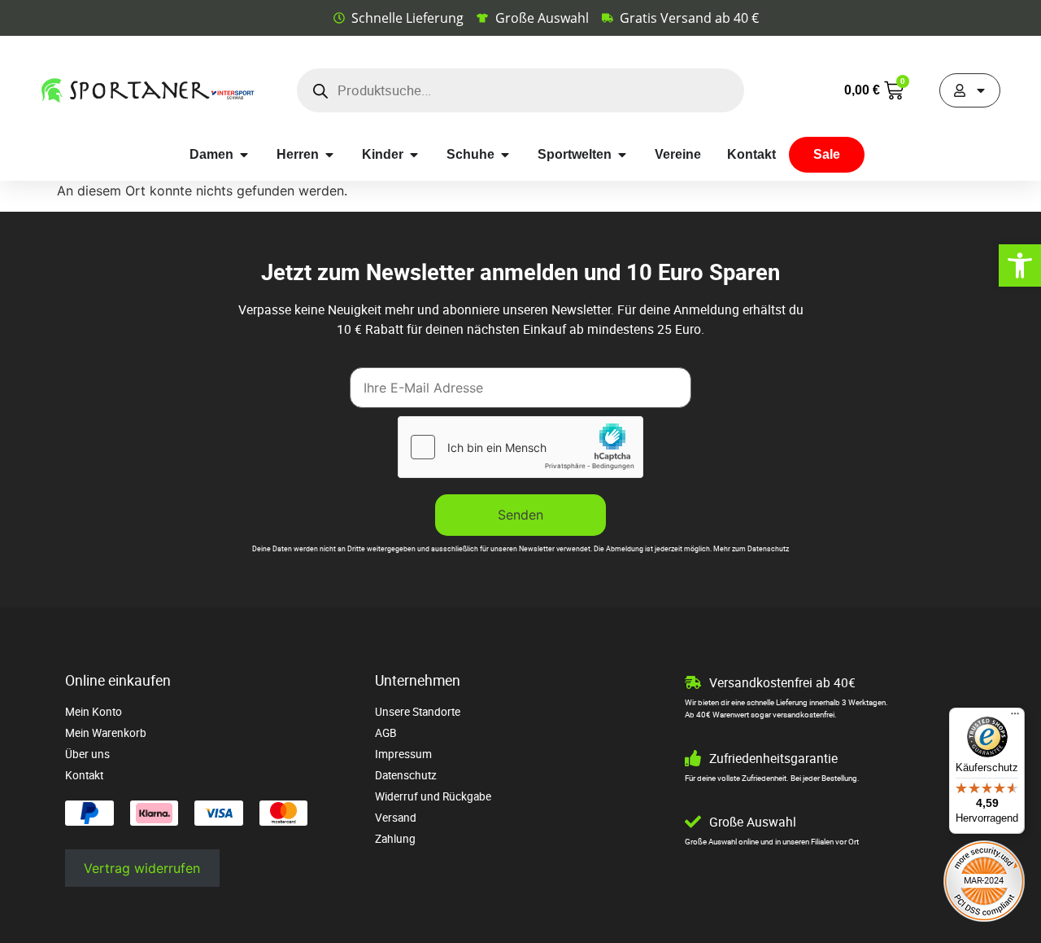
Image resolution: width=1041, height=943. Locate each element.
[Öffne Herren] (329, 154)
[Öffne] (980, 90)
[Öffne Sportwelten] (622, 154)
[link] (1020, 265)
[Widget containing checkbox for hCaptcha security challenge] (520, 447)
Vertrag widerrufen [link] (142, 868)
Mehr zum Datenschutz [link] (751, 549)
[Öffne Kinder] (413, 154)
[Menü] (1015, 717)
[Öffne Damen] (243, 154)
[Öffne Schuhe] (505, 154)
